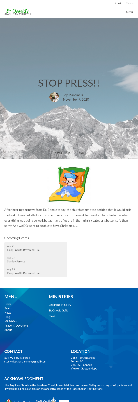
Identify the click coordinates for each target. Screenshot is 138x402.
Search (117, 3)
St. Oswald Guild (58, 310)
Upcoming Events (16, 238)
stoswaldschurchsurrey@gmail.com (25, 361)
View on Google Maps (84, 368)
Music (52, 316)
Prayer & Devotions (16, 325)
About (8, 329)
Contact (130, 3)
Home (8, 304)
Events (8, 308)
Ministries (10, 321)
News (58, 152)
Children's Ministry (60, 304)
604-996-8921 (13, 357)
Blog (7, 316)
